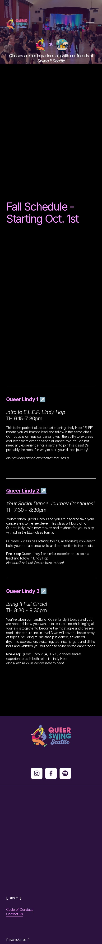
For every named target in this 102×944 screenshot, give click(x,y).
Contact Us (14, 914)
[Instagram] (36, 773)
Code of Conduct (19, 909)
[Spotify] (65, 773)
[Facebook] (51, 773)
